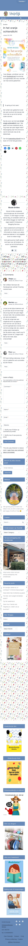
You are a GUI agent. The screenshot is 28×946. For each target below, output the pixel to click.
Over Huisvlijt (8, 936)
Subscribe (8, 472)
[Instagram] (22, 921)
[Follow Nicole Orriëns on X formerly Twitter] (15, 250)
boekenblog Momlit (14, 138)
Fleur (10, 352)
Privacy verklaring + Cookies (14, 939)
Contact (16, 936)
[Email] (19, 924)
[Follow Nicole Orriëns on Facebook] (12, 250)
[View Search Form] (20, 18)
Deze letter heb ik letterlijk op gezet (14, 593)
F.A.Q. (22, 936)
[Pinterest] (16, 924)
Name (6, 409)
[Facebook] (16, 921)
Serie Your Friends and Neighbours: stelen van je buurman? (11, 607)
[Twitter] (19, 921)
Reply (5, 293)
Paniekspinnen (11, 76)
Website (6, 425)
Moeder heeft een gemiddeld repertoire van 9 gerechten (6, 261)
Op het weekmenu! (9, 601)
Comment (7, 386)
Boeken (5, 24)
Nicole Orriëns (14, 207)
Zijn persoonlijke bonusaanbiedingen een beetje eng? (20, 260)
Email (6, 417)
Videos (5, 619)
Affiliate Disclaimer (14, 942)
